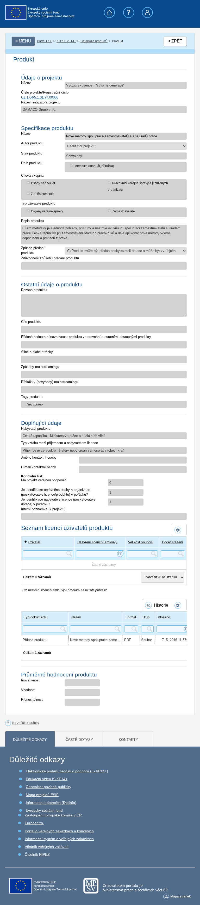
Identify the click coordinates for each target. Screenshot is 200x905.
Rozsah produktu (34, 290)
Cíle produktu (31, 322)
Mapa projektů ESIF (42, 795)
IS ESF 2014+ (66, 41)
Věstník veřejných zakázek (46, 847)
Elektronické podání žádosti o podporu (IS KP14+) (67, 771)
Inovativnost (30, 680)
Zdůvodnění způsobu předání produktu (50, 258)
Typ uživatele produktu (38, 203)
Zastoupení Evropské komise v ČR (53, 815)
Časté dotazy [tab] (79, 739)
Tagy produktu (31, 397)
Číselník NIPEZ (37, 854)
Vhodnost (28, 690)
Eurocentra (34, 823)
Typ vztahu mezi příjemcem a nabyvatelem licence (59, 443)
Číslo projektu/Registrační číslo (44, 92)
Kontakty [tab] (128, 739)
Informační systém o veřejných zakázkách (59, 839)
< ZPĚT (175, 41)
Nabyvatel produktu (35, 428)
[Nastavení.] (178, 530)
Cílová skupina (32, 175)
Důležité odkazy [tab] (30, 739)
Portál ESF (44, 41)
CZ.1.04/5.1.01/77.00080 (39, 97)
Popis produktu (32, 221)
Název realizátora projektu (40, 102)
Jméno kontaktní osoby (39, 457)
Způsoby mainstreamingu (40, 367)
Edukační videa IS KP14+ (46, 779)
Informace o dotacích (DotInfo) (51, 803)
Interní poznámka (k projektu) (43, 509)
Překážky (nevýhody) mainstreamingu (49, 382)
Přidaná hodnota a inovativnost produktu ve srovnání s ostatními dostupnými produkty (86, 337)
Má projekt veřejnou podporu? (43, 480)
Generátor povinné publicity (48, 787)
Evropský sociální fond (44, 810)
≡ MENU (23, 41)
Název (26, 83)
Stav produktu (31, 153)
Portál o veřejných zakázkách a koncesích (59, 831)
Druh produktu (31, 163)
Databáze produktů (94, 41)
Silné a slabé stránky (37, 352)
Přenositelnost (32, 699)
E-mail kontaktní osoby (38, 467)
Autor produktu (32, 143)
